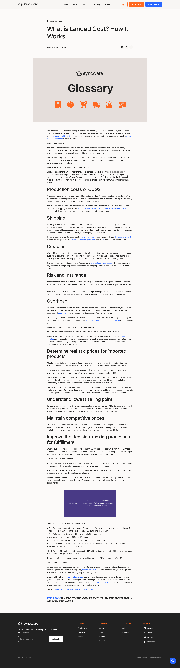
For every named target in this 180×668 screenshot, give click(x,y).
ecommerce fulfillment (60, 136)
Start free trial (153, 4)
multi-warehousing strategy (83, 240)
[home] (28, 4)
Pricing (97, 4)
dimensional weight (122, 237)
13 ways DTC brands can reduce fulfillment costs (73, 589)
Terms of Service (155, 658)
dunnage (62, 313)
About (101, 628)
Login (123, 4)
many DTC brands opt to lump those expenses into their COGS (104, 208)
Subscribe (56, 639)
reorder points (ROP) (91, 570)
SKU (115, 425)
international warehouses (101, 263)
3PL (102, 240)
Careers (102, 636)
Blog (101, 632)
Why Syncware (70, 4)
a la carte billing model (74, 577)
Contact (102, 640)
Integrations (85, 4)
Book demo (136, 4)
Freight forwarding (102, 582)
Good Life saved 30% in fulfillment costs (103, 320)
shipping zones (88, 237)
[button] (109, 4)
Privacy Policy (141, 658)
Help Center (125, 632)
